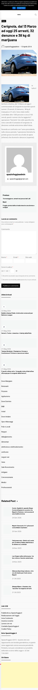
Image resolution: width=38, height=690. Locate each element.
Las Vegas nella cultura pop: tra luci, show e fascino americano (23, 557)
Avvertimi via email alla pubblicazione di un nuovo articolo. (19, 279)
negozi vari (5, 457)
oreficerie (4, 452)
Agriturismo (5, 396)
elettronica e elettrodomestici (12, 447)
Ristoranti (4, 386)
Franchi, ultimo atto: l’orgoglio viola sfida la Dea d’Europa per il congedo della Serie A (17, 372)
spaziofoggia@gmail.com (18, 179)
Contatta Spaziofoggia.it (10, 626)
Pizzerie (4, 391)
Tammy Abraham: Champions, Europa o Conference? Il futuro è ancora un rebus (15, 352)
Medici (3, 482)
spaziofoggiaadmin (12, 47)
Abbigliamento (6, 437)
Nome (4, 257)
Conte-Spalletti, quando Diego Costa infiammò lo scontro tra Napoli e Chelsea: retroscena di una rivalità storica (23, 511)
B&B (2, 406)
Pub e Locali (5, 427)
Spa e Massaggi (7, 422)
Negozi (4, 432)
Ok (14, 8)
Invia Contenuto (7, 618)
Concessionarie (7, 477)
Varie (3, 462)
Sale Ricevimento (7, 467)
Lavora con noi (6, 624)
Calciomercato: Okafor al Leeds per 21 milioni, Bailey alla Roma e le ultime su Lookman (23, 542)
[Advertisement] (19, 675)
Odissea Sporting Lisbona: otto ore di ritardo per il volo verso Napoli (23, 573)
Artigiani (4, 472)
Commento (5, 229)
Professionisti (6, 487)
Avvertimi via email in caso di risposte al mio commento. (19, 276)
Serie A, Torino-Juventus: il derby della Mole (16, 333)
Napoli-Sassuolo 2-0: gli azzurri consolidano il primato (23, 526)
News (3, 21)
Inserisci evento (7, 621)
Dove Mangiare (6, 381)
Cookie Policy (6, 629)
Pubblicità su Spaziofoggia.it (11, 613)
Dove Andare (6, 417)
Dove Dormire (6, 401)
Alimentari (5, 442)
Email (15, 257)
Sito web (28, 257)
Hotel (3, 411)
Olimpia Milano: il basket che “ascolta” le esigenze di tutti (22, 587)
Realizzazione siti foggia (10, 616)
